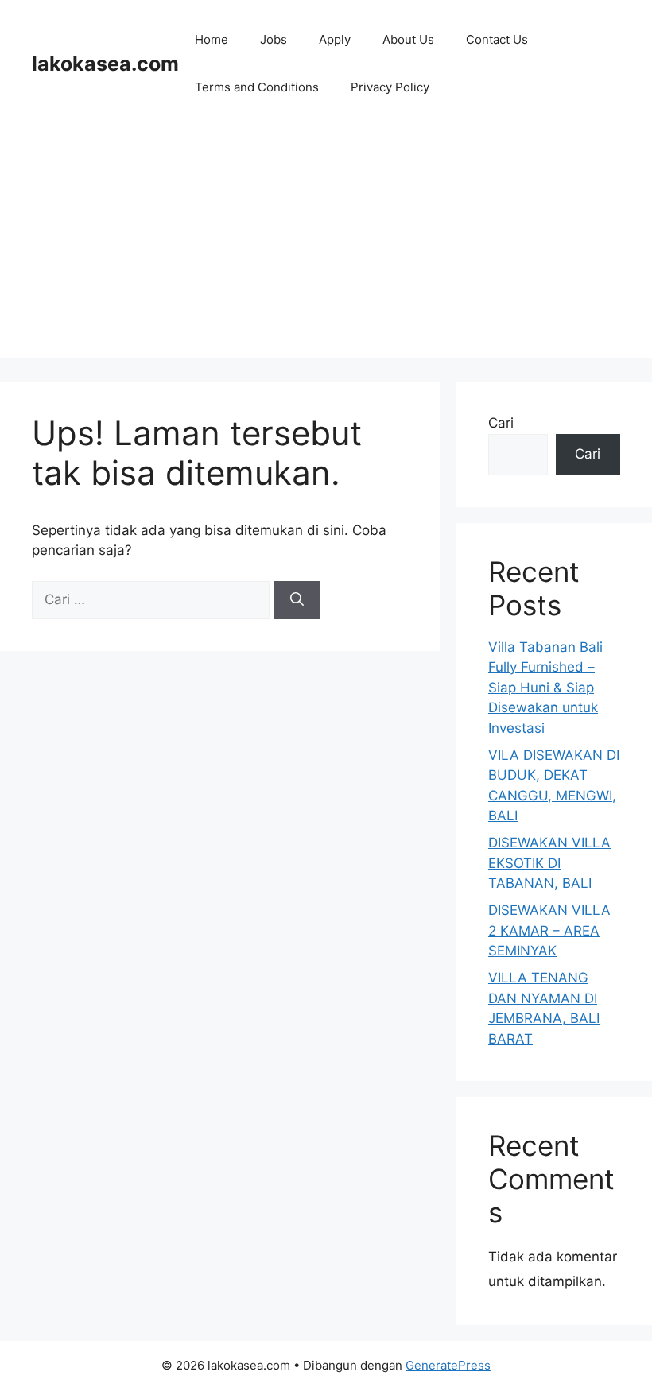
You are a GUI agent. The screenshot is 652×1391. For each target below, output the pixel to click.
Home (211, 39)
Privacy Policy (390, 87)
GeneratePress (448, 1365)
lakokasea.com (105, 64)
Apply (335, 39)
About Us (408, 39)
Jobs (273, 39)
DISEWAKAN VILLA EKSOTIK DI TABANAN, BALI (549, 863)
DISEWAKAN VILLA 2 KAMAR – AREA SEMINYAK (549, 930)
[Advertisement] (326, 246)
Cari (501, 423)
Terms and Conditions (257, 87)
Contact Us (497, 39)
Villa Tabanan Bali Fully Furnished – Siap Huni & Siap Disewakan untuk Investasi (545, 687)
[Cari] (297, 600)
